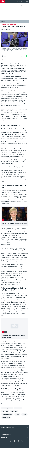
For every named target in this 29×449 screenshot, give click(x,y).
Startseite (3, 5)
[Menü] (27, 1)
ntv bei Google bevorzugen (9, 60)
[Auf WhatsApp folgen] (26, 56)
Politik (8, 5)
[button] (14, 42)
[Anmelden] (22, 1)
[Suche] (24, 1)
